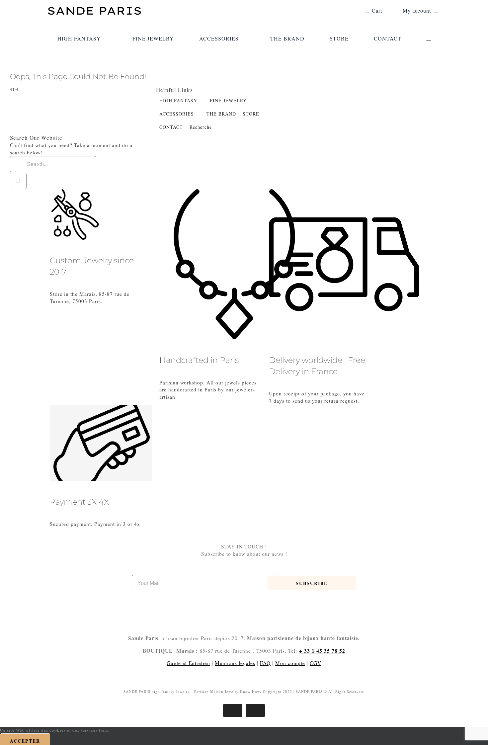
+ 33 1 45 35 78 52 (322, 650)
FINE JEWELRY (228, 100)
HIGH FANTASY (178, 100)
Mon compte (290, 663)
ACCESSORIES (176, 114)
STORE (251, 114)
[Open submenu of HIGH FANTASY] (104, 38)
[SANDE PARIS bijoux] (94, 6)
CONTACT (171, 127)
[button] (428, 38)
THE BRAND (221, 114)
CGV (315, 663)
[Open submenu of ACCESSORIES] (242, 38)
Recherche (201, 127)
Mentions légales (235, 663)
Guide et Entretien (188, 663)
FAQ (265, 663)
